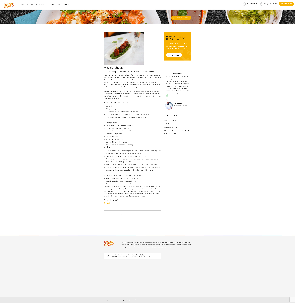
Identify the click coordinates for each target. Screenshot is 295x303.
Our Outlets (40, 4)
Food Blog (50, 4)
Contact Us (67, 4)
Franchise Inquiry (286, 3)
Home (22, 4)
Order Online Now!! (182, 18)
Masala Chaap (113, 67)
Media (59, 4)
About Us (30, 4)
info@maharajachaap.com (119, 256)
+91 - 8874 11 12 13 (251, 4)
